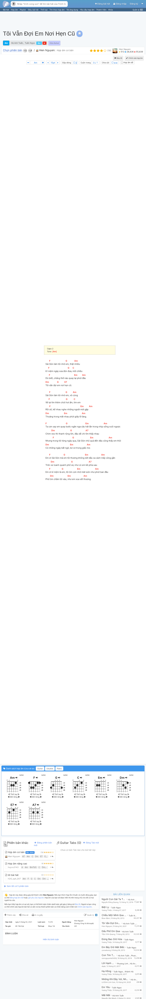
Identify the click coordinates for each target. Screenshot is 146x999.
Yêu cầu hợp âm (87, 10)
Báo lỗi (119, 58)
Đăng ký (134, 3)
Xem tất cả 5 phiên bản (17, 886)
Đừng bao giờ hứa (112, 939)
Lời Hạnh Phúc (108, 963)
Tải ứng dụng (72, 10)
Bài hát (6, 10)
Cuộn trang (86, 62)
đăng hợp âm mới (16, 898)
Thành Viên (101, 10)
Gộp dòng (66, 62)
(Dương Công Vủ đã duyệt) (84, 923)
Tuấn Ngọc (30, 43)
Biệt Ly (105, 907)
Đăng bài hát (103, 3)
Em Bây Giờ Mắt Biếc (113, 947)
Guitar (40, 768)
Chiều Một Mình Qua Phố (114, 915)
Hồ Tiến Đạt (19, 926)
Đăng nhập (121, 3)
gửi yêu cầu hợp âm (36, 898)
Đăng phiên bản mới (43, 843)
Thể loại (44, 10)
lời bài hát (13, 875)
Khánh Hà (129, 971)
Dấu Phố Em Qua (111, 931)
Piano (59, 768)
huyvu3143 (13, 867)
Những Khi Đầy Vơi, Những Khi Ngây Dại (115, 979)
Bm (39, 43)
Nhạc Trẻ (51, 926)
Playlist (23, 10)
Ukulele (49, 768)
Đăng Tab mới (92, 842)
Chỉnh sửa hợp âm (84, 907)
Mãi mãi (106, 995)
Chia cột (105, 62)
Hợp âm (14, 10)
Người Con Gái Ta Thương (114, 899)
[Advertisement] (93, 19)
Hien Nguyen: (46, 50)
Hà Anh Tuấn (17, 43)
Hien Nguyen (125, 49)
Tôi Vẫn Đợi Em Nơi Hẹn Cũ (111, 923)
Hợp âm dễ (128, 62)
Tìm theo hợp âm (57, 10)
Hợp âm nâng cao (17, 863)
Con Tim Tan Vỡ (109, 955)
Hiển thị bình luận (51, 939)
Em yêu (106, 987)
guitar (21, 775)
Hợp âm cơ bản (20, 852)
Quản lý (138, 10)
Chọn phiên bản (12, 50)
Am (6, 43)
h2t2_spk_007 (14, 878)
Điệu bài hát (33, 10)
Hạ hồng (106, 971)
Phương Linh (136, 955)
